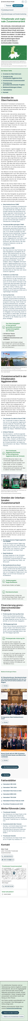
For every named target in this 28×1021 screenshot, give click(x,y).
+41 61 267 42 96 (8, 886)
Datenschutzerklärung (14, 1008)
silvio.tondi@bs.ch (9, 859)
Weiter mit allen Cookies (11, 1013)
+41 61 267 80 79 (8, 856)
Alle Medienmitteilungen (11, 767)
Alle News (6, 775)
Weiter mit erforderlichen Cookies (14, 1016)
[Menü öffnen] (26, 2)
